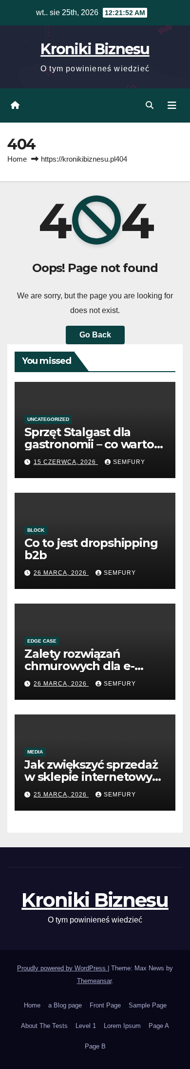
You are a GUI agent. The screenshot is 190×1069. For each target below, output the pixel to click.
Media (35, 752)
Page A (159, 1025)
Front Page (105, 1005)
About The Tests (44, 1025)
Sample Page (148, 1005)
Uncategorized (48, 419)
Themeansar (94, 981)
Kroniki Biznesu (95, 49)
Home (17, 159)
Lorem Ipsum (122, 1025)
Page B (95, 1046)
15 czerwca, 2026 (66, 462)
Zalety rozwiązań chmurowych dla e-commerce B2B (79, 666)
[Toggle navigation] (172, 105)
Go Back (95, 335)
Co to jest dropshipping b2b (90, 549)
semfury (129, 462)
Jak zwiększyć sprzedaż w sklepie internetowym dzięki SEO (94, 776)
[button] (149, 105)
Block (35, 530)
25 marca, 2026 (61, 794)
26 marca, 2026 (61, 572)
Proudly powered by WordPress (62, 968)
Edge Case (42, 641)
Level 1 (86, 1025)
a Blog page (65, 1005)
